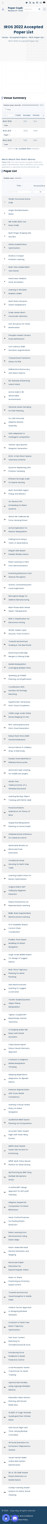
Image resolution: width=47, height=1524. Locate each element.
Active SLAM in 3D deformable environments (16, 396)
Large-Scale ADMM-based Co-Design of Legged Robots (20, 958)
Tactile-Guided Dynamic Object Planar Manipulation (19, 1003)
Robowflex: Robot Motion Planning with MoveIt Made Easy (19, 1401)
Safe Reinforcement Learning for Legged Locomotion (17, 988)
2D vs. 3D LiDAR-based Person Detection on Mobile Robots (18, 1476)
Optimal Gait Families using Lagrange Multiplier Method (19, 1386)
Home (5, 37)
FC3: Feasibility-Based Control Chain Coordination (18, 928)
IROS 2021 (7, 130)
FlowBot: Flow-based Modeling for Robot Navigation (17, 943)
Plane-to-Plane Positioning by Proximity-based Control (19, 1281)
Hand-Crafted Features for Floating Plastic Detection (19, 1221)
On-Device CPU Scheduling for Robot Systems (18, 505)
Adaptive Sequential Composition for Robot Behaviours (19, 1206)
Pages (6, 125)
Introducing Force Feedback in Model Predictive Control (17, 1356)
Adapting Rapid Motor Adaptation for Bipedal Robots (18, 1078)
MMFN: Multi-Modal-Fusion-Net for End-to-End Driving (19, 1150)
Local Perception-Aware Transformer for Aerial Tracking (19, 1371)
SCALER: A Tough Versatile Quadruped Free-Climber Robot (20, 1416)
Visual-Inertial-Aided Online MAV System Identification (18, 1461)
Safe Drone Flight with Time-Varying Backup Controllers (18, 1431)
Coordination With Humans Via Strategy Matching (18, 690)
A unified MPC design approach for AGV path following (19, 1191)
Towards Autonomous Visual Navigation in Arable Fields (20, 1296)
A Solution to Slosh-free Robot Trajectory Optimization (19, 1326)
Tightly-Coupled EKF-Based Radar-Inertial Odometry (18, 1018)
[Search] (39, 9)
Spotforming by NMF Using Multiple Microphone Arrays (20, 1176)
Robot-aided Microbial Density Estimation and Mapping (19, 1251)
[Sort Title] (22, 186)
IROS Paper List (36, 37)
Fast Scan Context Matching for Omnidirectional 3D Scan (19, 1341)
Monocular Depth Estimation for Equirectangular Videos (19, 1266)
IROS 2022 (7, 121)
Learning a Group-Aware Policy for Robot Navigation (19, 1108)
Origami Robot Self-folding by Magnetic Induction (17, 890)
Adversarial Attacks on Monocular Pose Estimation (18, 849)
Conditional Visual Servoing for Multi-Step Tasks (19, 864)
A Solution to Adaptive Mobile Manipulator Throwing (18, 1063)
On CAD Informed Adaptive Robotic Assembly (16, 422)
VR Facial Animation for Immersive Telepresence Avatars (19, 1446)
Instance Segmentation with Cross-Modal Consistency (19, 1093)
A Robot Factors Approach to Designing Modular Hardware (20, 1311)
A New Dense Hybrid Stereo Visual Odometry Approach (19, 1048)
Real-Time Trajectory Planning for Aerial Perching (18, 973)
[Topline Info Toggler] (3, 2)
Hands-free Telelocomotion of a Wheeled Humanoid (18, 785)
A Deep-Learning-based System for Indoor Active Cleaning (19, 1491)
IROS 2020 (7, 140)
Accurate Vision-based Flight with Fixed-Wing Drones (19, 1135)
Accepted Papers (18, 37)
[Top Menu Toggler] (44, 9)
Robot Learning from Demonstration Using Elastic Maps (18, 1236)
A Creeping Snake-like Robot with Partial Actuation (18, 1033)
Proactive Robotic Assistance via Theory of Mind (19, 811)
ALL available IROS (23, 148)
